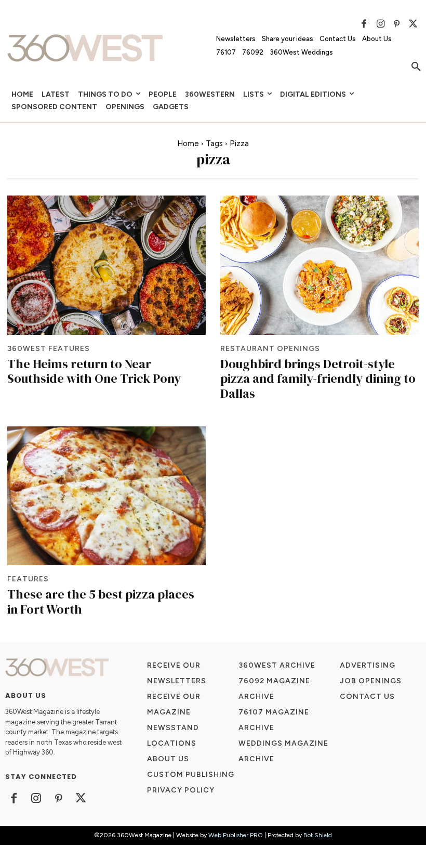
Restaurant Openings (270, 349)
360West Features (48, 349)
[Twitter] (413, 24)
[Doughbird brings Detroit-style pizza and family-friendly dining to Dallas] (319, 265)
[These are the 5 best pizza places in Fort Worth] (106, 495)
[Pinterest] (397, 24)
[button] (416, 67)
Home (188, 143)
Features (28, 579)
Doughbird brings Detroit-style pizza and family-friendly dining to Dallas (318, 378)
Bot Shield (317, 835)
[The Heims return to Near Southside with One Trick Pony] (106, 265)
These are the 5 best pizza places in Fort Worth (100, 602)
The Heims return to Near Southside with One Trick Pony (94, 371)
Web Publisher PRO (235, 835)
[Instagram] (380, 24)
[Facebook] (364, 24)
